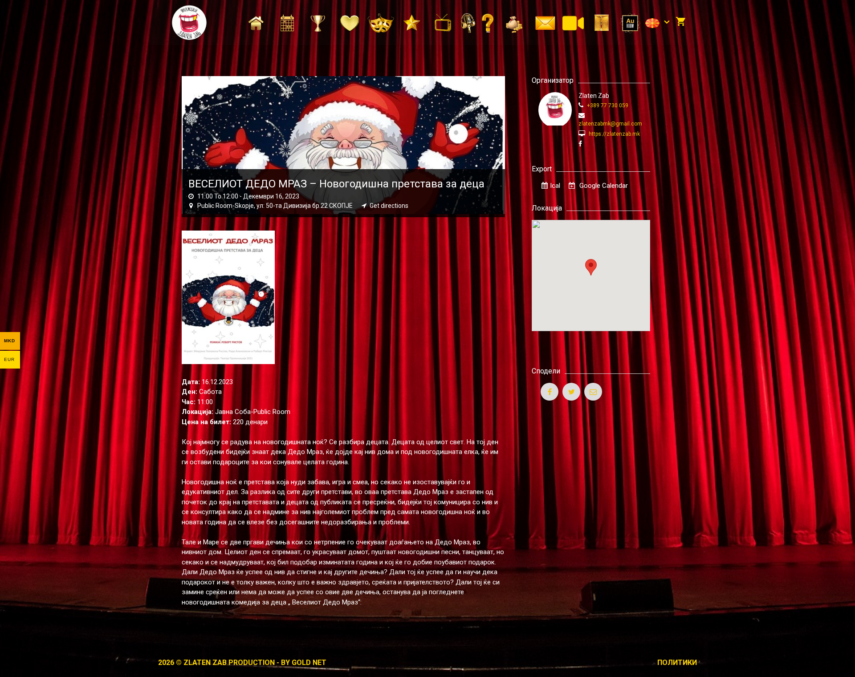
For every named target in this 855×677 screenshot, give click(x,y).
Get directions (389, 205)
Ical (555, 186)
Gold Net (309, 662)
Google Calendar (603, 186)
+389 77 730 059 (607, 105)
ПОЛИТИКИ (677, 662)
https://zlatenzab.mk (613, 134)
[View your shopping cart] (680, 22)
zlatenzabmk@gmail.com (610, 124)
